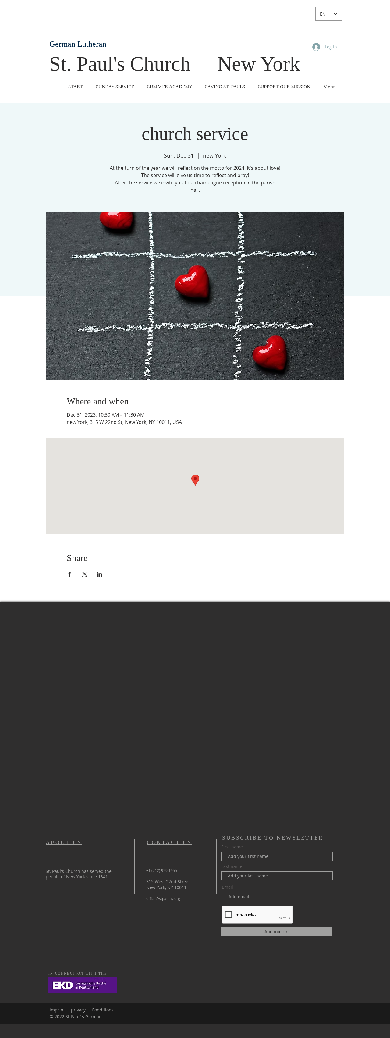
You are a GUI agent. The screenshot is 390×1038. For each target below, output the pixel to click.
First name (232, 847)
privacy (78, 1010)
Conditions (103, 1010)
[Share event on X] (84, 574)
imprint (57, 1010)
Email (227, 887)
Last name (231, 866)
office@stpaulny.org (163, 898)
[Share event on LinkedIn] (99, 574)
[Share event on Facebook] (70, 574)
